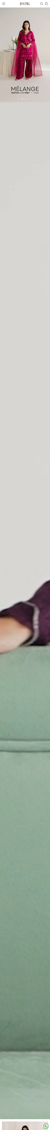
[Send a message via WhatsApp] (46, 1126)
